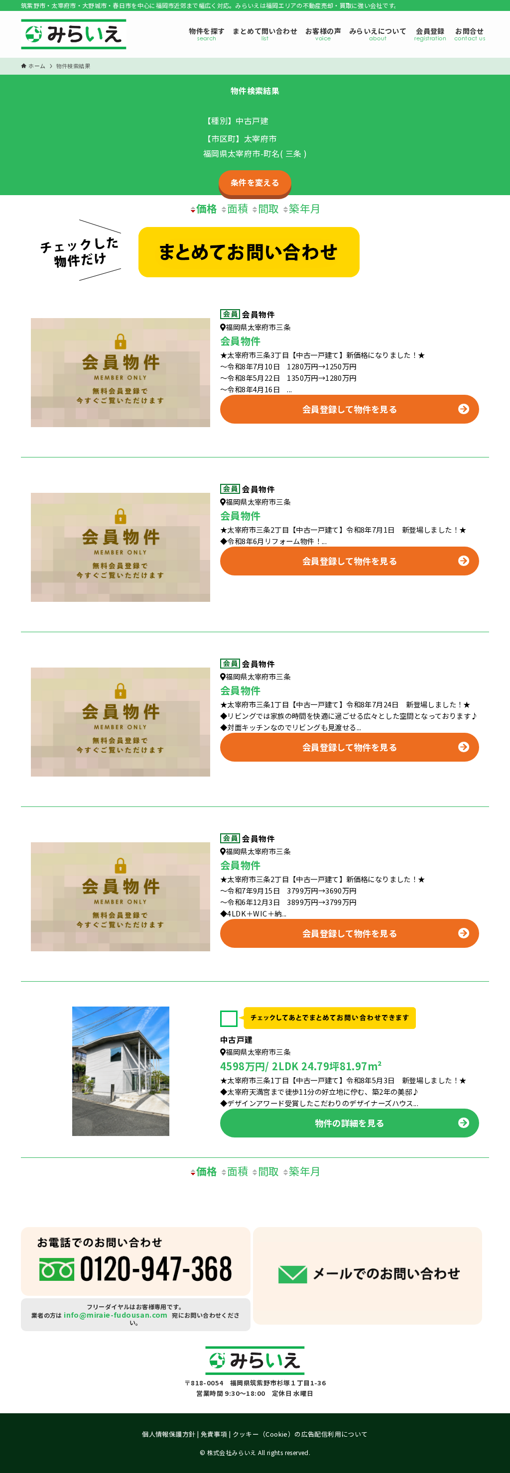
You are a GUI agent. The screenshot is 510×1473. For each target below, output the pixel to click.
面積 (238, 208)
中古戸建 (236, 1039)
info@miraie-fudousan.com (116, 1315)
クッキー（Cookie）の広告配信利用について (300, 1434)
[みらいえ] (74, 37)
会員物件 (258, 314)
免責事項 (214, 1434)
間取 (268, 208)
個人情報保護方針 (168, 1434)
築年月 (305, 208)
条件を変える (255, 182)
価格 (207, 208)
